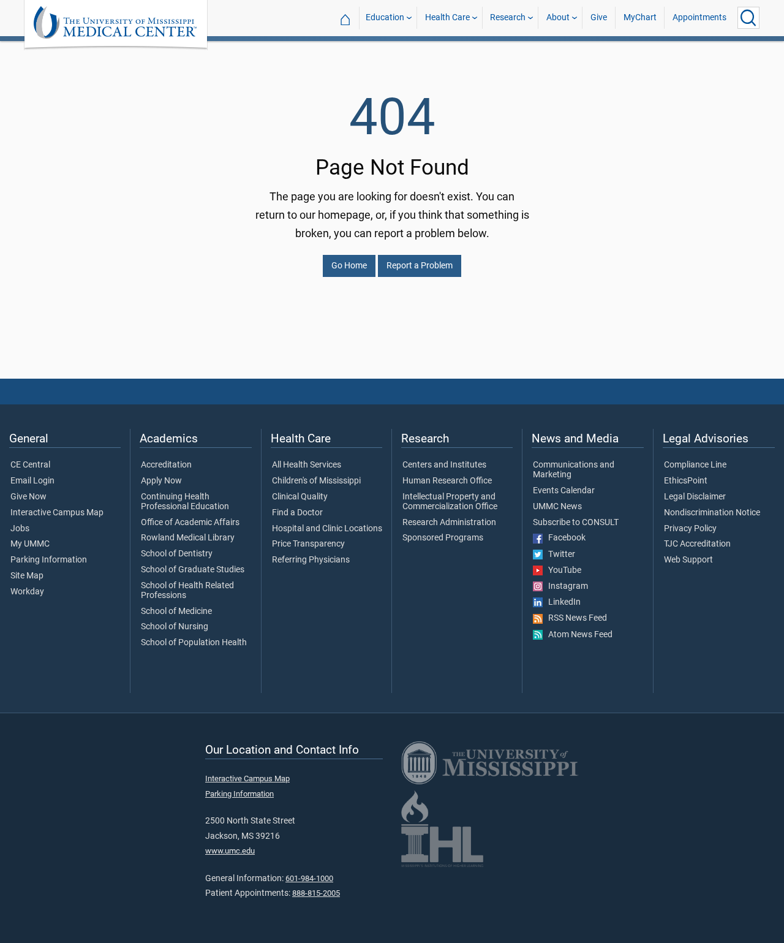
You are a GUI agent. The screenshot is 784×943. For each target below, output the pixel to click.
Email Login (32, 481)
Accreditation (166, 465)
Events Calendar (564, 491)
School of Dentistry (177, 554)
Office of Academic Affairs (190, 523)
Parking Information (48, 560)
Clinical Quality (300, 497)
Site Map (26, 576)
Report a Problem (419, 265)
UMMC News (557, 507)
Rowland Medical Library (188, 538)
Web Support (688, 560)
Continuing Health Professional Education (185, 502)
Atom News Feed (577, 635)
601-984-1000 (309, 878)
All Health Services (306, 465)
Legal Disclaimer (695, 497)
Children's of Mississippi (316, 481)
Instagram (565, 586)
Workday (27, 592)
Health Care (447, 17)
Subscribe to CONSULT (576, 523)
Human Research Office (447, 481)
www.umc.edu (230, 850)
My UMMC (30, 544)
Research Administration (449, 523)
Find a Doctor (297, 513)
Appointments (699, 17)
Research (508, 17)
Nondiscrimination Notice (712, 513)
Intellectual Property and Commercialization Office (449, 502)
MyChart (640, 17)
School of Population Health (194, 643)
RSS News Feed (575, 618)
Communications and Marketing (573, 470)
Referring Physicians (311, 560)
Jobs (19, 529)
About (558, 17)
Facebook (564, 538)
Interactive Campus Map (57, 513)
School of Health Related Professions (187, 590)
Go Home (349, 265)
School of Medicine (176, 611)
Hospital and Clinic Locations (327, 529)
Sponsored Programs (442, 538)
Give (598, 17)
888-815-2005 (316, 893)
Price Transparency (308, 544)
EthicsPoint (685, 481)
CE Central (30, 465)
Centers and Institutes (444, 465)
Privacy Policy (690, 529)
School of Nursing (174, 627)
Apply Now (161, 481)
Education (385, 17)
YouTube (562, 570)
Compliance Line (695, 465)
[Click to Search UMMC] (748, 18)
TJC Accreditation (697, 544)
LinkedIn (562, 602)
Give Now (28, 497)
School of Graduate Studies (192, 570)
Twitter (559, 554)
